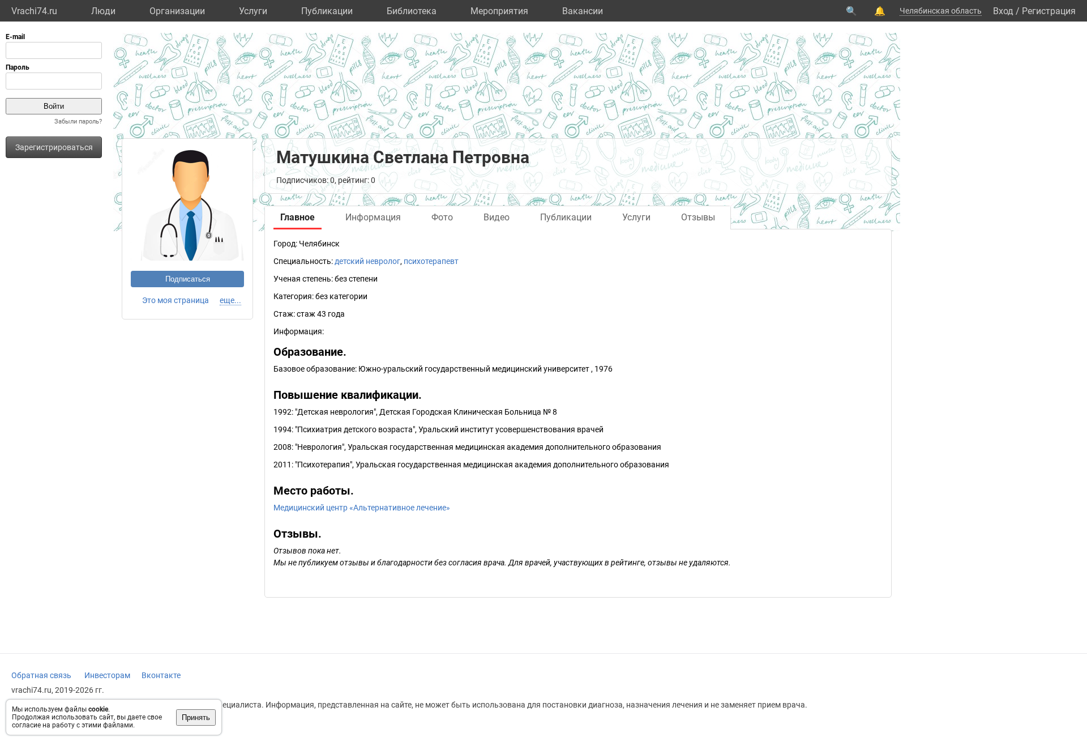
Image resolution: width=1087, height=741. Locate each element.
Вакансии (582, 11)
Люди (103, 11)
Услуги (253, 11)
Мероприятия (499, 11)
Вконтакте (161, 675)
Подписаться (187, 279)
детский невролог (367, 261)
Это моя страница (175, 300)
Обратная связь (41, 675)
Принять (196, 717)
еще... (230, 300)
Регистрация (1049, 11)
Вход (1003, 11)
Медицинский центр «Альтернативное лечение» (361, 507)
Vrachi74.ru (34, 11)
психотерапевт (431, 261)
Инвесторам (107, 675)
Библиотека (411, 11)
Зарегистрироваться (54, 147)
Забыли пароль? (78, 121)
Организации (177, 11)
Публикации (327, 11)
